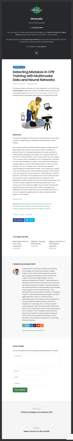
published (29, 214)
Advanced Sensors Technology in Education (40, 93)
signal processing (25, 209)
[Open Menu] (36, 53)
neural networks (37, 204)
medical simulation (37, 206)
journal (22, 214)
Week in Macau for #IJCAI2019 (36, 431)
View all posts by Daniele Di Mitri (33, 330)
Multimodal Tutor (19, 67)
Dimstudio (36, 18)
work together (41, 47)
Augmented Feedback (32, 39)
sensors (47, 209)
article (15, 214)
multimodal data (25, 204)
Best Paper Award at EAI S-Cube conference (20, 243)
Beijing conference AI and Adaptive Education (57, 243)
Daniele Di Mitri (33, 84)
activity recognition (37, 209)
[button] (18, 220)
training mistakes (24, 206)
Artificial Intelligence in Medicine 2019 (36, 412)
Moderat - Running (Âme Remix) (38, 242)
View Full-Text (17, 199)
